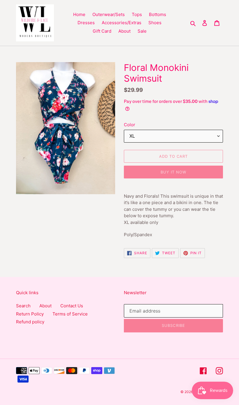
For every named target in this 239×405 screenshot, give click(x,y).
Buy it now (173, 172)
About (45, 305)
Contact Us (71, 305)
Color (129, 124)
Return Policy (30, 314)
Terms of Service (70, 314)
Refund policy (30, 322)
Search (23, 305)
